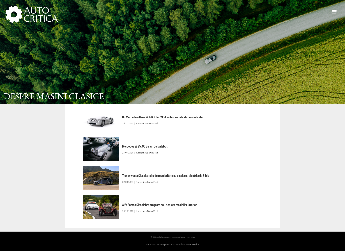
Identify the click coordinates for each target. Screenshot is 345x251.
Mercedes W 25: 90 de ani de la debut (144, 146)
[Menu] (334, 11)
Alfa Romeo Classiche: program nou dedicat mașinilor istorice (159, 205)
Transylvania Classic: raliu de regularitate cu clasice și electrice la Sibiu (165, 175)
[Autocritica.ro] (31, 14)
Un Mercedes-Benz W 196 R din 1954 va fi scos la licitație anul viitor (163, 117)
